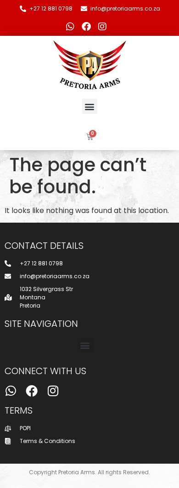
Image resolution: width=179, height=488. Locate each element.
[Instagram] (102, 26)
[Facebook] (86, 26)
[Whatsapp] (70, 26)
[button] (89, 106)
